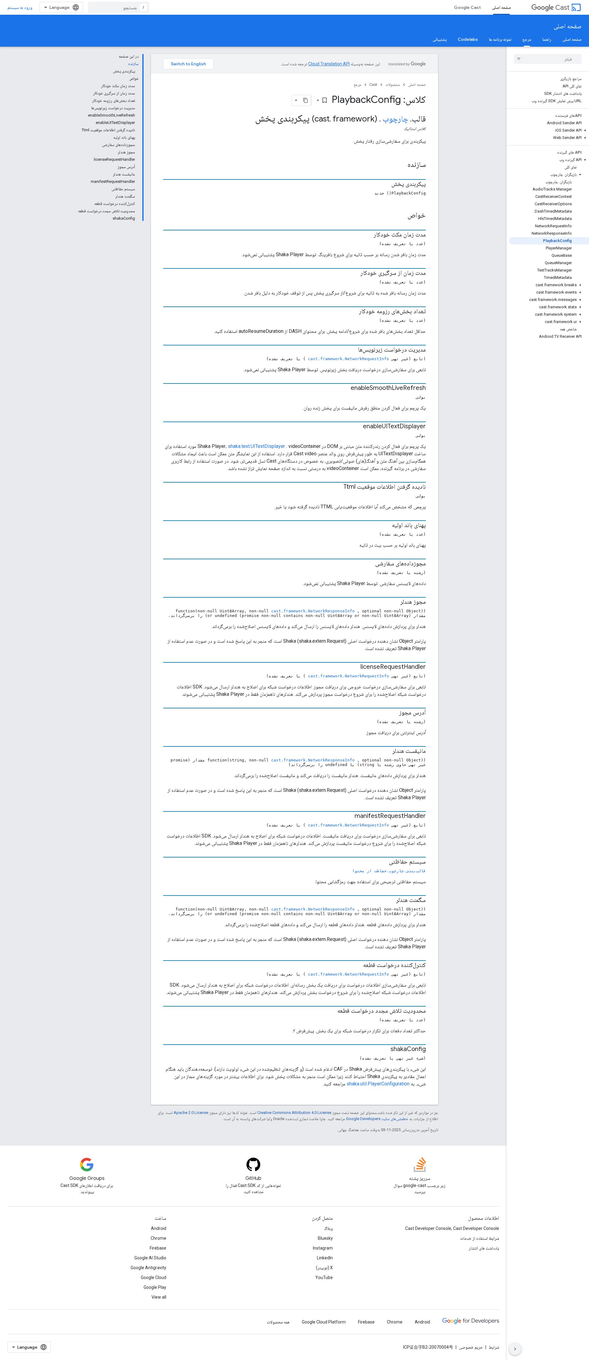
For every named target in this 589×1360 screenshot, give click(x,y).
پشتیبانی (440, 39)
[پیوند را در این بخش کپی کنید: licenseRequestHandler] (354, 667)
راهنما (546, 39)
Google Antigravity (148, 1267)
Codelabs (468, 39)
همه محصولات (278, 1322)
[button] (549, 130)
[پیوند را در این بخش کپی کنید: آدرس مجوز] (393, 713)
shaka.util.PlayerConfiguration (378, 1084)
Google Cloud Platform (324, 1322)
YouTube (324, 1277)
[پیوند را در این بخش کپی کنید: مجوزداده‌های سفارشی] (369, 564)
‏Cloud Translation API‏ (329, 63)
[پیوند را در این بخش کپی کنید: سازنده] (399, 165)
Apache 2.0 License (191, 1112)
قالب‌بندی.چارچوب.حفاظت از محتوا (389, 871)
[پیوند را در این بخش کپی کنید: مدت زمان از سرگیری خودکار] (354, 273)
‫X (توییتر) (324, 1267)
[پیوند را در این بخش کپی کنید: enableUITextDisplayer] (357, 426)
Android (158, 1228)
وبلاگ (328, 1228)
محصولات (392, 84)
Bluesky (325, 1238)
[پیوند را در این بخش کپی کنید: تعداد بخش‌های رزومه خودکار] (353, 311)
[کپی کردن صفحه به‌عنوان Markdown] (305, 100)
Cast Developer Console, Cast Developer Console (452, 1228)
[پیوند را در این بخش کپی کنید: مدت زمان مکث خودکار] (367, 235)
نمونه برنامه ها (500, 39)
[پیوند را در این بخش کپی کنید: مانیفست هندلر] (386, 751)
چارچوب (395, 119)
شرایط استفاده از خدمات (479, 1238)
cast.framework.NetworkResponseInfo (313, 611)
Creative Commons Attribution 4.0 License (294, 1112)
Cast (562, 7)
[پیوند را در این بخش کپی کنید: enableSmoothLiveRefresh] (344, 388)
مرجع (526, 39)
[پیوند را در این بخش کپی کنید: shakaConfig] (384, 1049)
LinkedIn (325, 1257)
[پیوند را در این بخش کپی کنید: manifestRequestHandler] (348, 816)
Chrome (158, 1238)
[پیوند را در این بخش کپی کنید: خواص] (399, 215)
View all (159, 1297)
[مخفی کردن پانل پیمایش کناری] (515, 1349)
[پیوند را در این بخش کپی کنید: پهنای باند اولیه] (386, 525)
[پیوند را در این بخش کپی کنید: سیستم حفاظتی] (383, 862)
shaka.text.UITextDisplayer (256, 446)
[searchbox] (548, 59)
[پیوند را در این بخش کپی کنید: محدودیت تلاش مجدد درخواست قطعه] (331, 1011)
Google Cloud (153, 1277)
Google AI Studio (150, 1257)
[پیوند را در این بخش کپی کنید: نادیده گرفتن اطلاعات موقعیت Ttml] (337, 487)
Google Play (155, 1287)
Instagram (323, 1248)
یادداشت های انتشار (484, 1248)
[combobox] (118, 7)
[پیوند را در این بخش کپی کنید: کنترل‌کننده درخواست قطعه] (357, 965)
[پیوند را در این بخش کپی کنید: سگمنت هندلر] (390, 900)
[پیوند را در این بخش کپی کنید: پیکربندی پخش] (385, 184)
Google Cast (467, 7)
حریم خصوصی (471, 1347)
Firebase (158, 1248)
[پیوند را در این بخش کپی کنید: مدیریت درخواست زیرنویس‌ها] (352, 350)
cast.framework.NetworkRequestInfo (348, 358)
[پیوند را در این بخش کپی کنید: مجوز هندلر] (394, 602)
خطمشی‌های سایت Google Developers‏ (377, 1118)
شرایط (494, 1347)
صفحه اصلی (501, 7)
